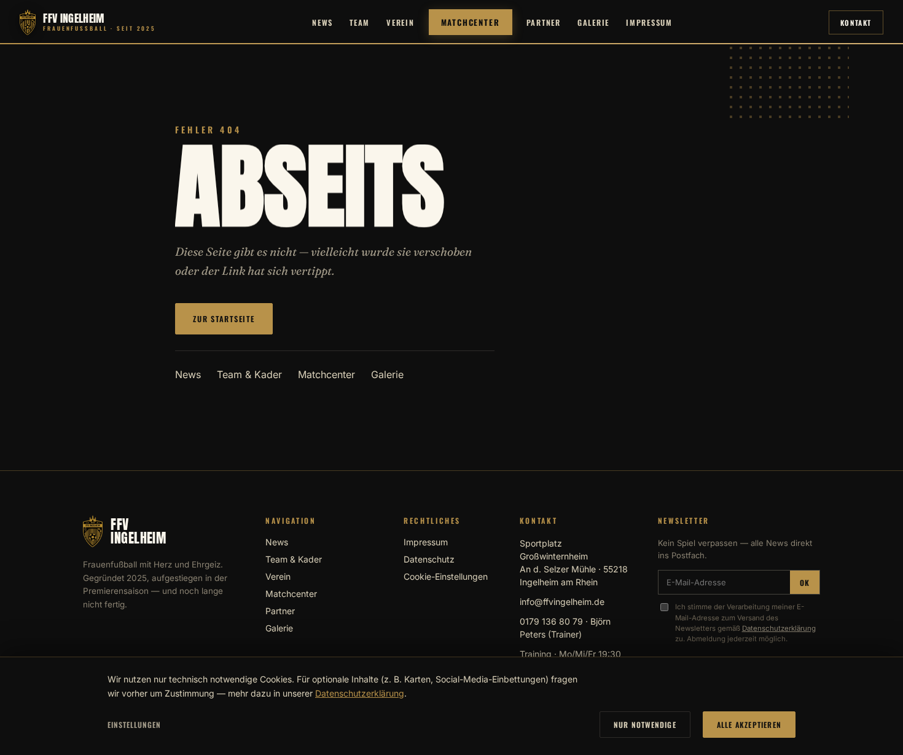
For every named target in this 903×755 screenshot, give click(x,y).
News (322, 22)
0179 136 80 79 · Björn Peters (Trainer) (565, 627)
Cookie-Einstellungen (446, 576)
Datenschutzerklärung (779, 628)
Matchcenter (470, 22)
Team (360, 22)
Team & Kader (249, 374)
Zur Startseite (224, 319)
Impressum (649, 22)
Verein (400, 22)
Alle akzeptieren (749, 724)
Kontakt (856, 22)
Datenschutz (429, 559)
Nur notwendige (645, 724)
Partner (543, 22)
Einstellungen (134, 724)
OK (805, 582)
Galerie (593, 22)
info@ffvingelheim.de (562, 601)
